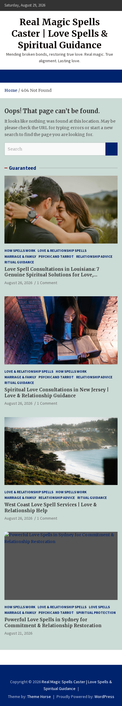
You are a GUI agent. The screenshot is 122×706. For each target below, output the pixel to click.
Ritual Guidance (19, 262)
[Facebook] (54, 673)
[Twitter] (63, 673)
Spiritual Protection (96, 612)
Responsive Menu (111, 5)
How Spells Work (19, 250)
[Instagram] (58, 673)
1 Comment (47, 282)
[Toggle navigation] (11, 76)
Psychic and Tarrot (56, 256)
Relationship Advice (94, 256)
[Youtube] (68, 673)
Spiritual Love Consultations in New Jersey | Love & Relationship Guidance (56, 392)
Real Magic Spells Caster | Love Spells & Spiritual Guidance (60, 33)
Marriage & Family (20, 256)
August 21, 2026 (18, 633)
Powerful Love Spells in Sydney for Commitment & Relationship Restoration (53, 622)
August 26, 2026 (18, 282)
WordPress (104, 696)
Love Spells (99, 607)
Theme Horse (39, 696)
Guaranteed (22, 168)
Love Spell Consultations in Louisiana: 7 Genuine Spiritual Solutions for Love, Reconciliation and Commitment (51, 275)
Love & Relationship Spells (62, 250)
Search (111, 149)
